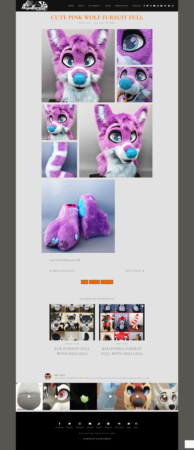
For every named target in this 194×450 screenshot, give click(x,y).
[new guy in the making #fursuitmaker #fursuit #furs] (164, 396)
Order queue (121, 6)
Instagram (79, 427)
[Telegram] (161, 5)
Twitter (69, 427)
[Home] (169, 5)
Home (71, 6)
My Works (94, 6)
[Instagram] (150, 5)
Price (108, 6)
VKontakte (119, 427)
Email (136, 427)
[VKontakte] (165, 5)
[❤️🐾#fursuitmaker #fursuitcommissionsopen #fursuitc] (110, 396)
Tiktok (99, 427)
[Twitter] (147, 5)
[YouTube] (154, 5)
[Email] (172, 5)
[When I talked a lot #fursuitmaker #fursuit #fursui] (137, 396)
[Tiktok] (158, 5)
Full (85, 282)
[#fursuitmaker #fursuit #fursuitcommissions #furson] (29, 396)
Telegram (108, 427)
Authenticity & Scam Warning (97, 439)
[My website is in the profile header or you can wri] (56, 396)
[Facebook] (144, 5)
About (81, 6)
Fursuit (94, 282)
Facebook (60, 427)
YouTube (90, 427)
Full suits (99, 23)
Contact (137, 6)
